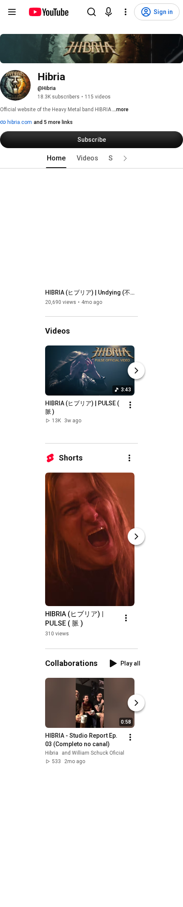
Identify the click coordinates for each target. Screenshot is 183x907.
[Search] (91, 12)
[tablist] (91, 158)
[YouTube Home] (48, 12)
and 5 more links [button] (53, 122)
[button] (125, 158)
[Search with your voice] (108, 11)
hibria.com (19, 122)
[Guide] (12, 12)
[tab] (56, 158)
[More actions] (130, 404)
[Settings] (125, 12)
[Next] (136, 370)
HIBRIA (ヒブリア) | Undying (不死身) (91, 292)
